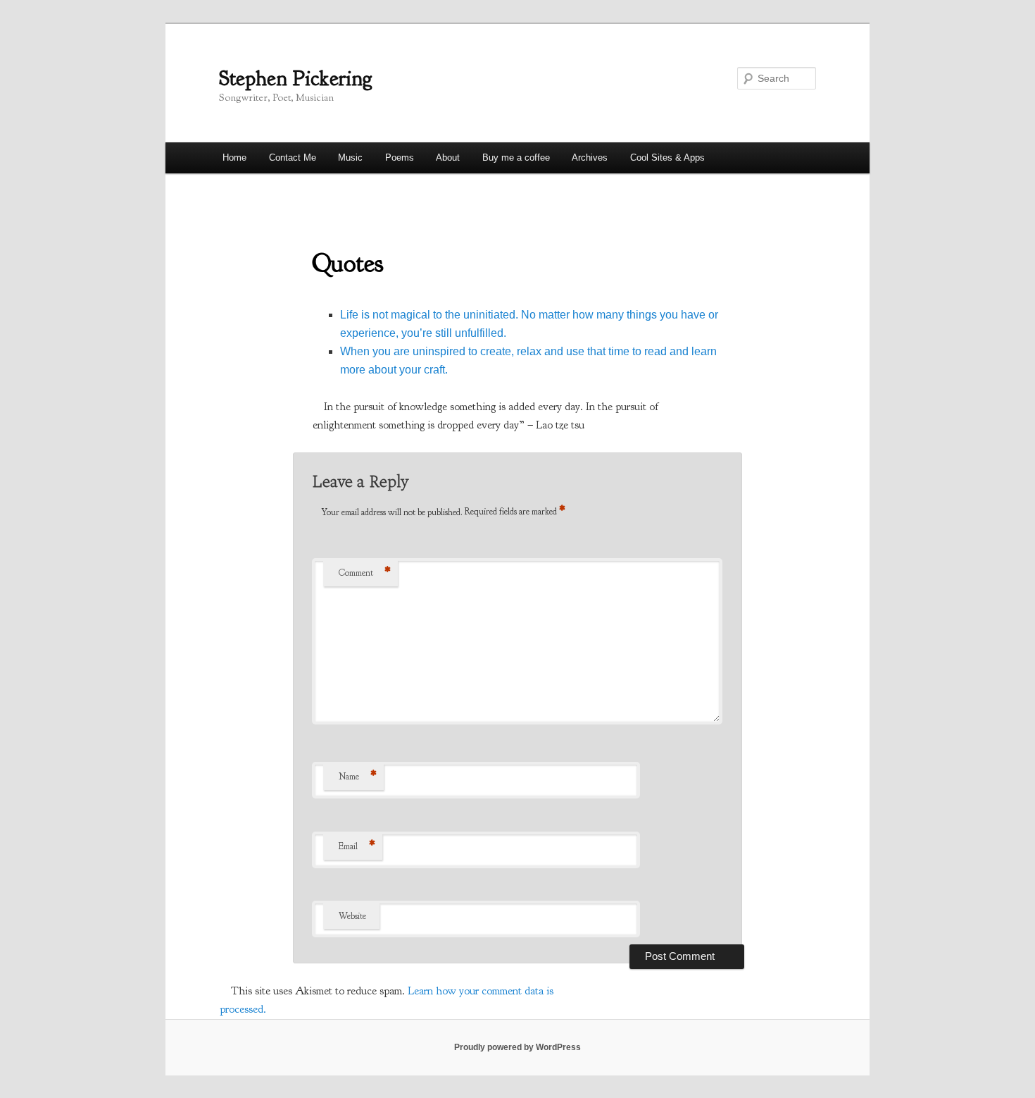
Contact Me (292, 157)
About (448, 157)
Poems (399, 157)
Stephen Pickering (295, 78)
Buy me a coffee (516, 157)
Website (352, 916)
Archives (590, 157)
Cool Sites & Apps (667, 157)
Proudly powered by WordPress (517, 1047)
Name (358, 777)
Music (350, 157)
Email (357, 846)
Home (234, 157)
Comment (365, 573)
